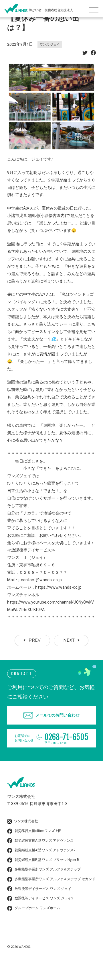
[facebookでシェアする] (93, 53)
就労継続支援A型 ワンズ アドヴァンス (44, 841)
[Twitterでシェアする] (85, 53)
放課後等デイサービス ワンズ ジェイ (43, 889)
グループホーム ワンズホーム (37, 908)
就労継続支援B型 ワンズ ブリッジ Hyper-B (47, 860)
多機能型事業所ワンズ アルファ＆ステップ (48, 869)
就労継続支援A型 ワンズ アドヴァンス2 (45, 850)
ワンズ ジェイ (50, 44)
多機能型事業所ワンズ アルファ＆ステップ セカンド (55, 879)
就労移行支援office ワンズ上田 (38, 831)
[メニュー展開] (95, 9)
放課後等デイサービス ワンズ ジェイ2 (44, 898)
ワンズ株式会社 (26, 821)
